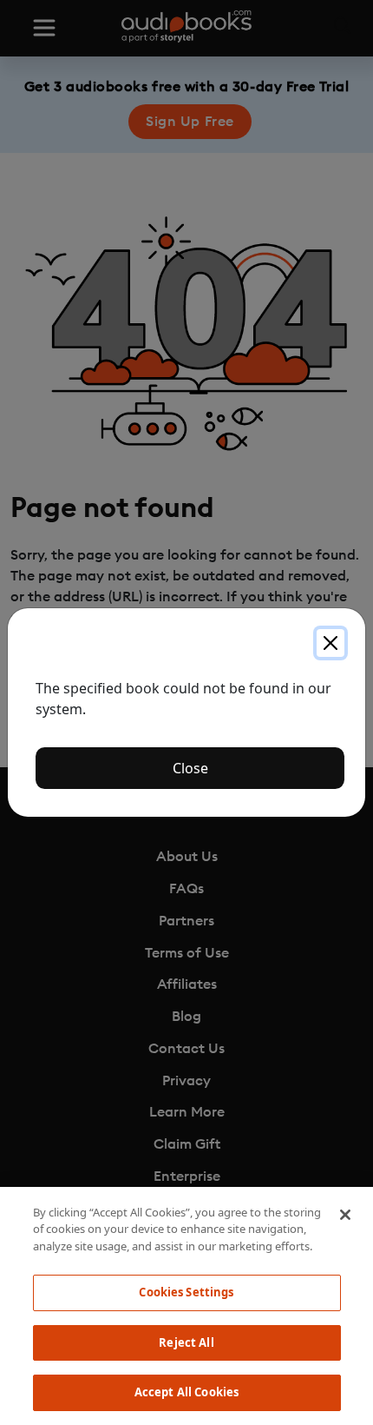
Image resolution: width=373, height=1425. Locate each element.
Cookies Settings (186, 1292)
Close (190, 768)
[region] (186, 1306)
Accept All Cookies (186, 1392)
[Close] (330, 643)
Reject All (186, 1342)
